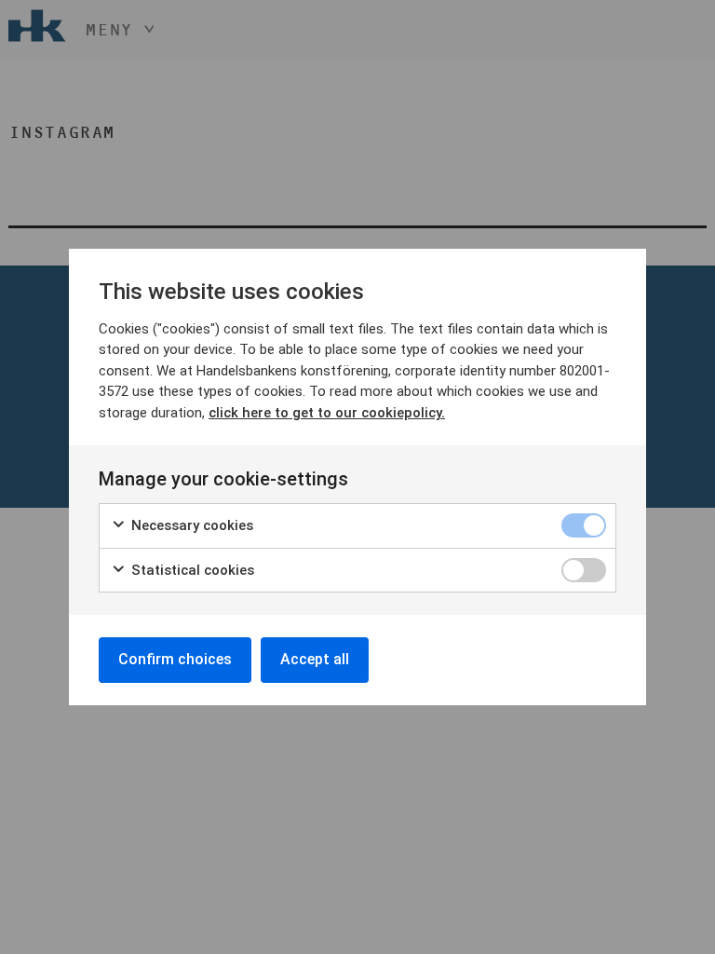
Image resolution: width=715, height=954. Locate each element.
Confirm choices (175, 659)
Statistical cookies (191, 570)
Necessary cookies (190, 525)
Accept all (314, 659)
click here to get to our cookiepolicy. (327, 412)
